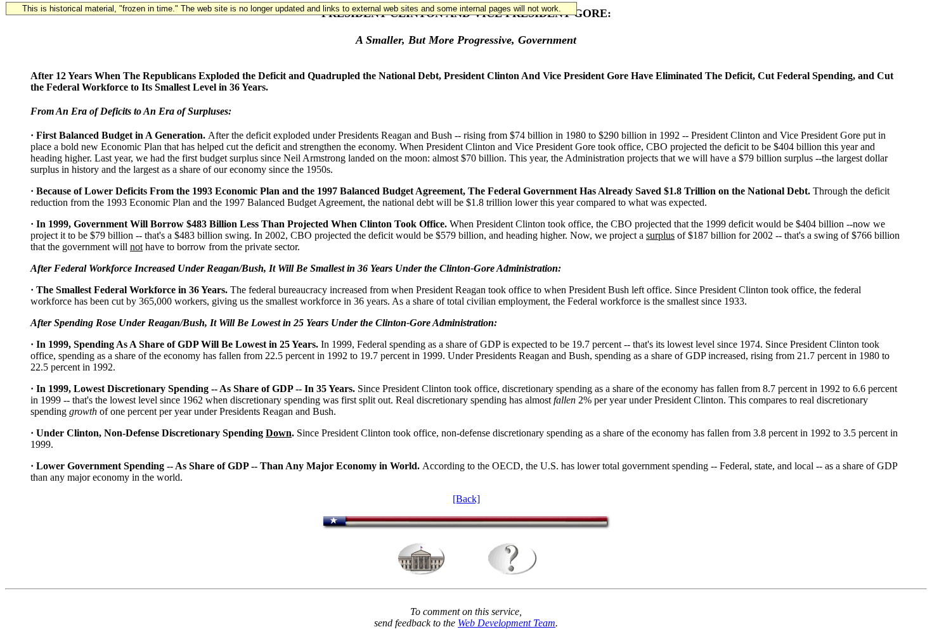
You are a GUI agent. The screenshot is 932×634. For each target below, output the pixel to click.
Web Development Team (506, 623)
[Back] (466, 498)
